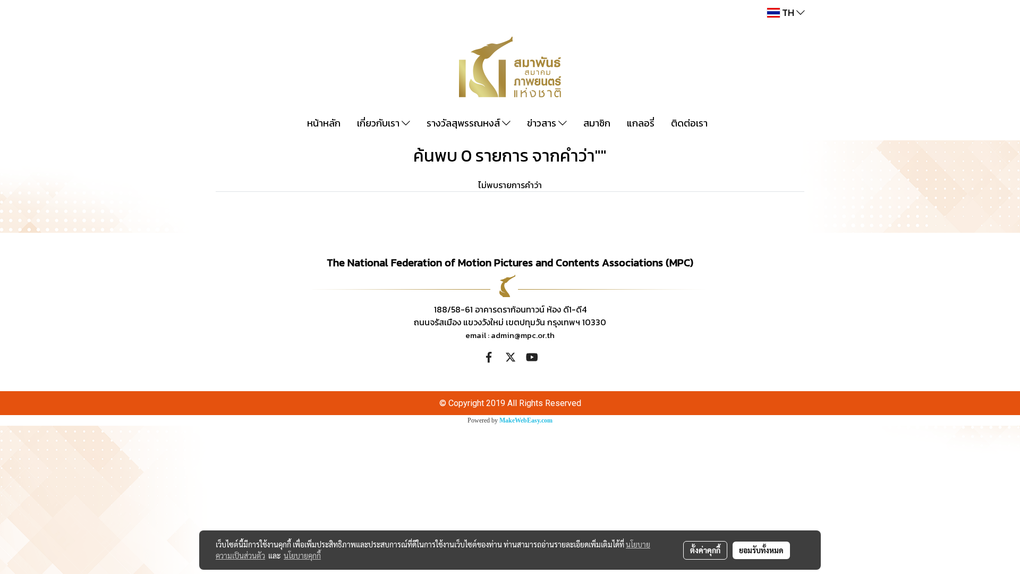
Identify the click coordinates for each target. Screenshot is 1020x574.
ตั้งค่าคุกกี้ (705, 550)
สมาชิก (596, 123)
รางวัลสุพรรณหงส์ (464, 123)
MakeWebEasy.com (525, 420)
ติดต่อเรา (689, 123)
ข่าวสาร (542, 123)
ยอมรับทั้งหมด (761, 550)
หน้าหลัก (324, 123)
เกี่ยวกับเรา (379, 123)
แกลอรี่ (640, 123)
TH (788, 12)
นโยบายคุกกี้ (302, 555)
